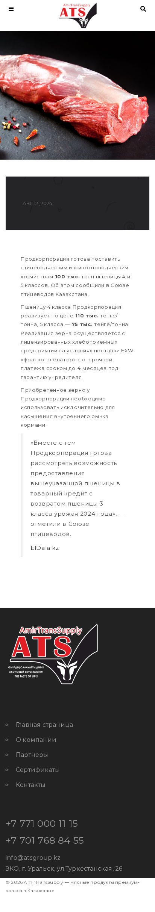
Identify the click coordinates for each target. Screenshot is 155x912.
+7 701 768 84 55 (45, 840)
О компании (36, 739)
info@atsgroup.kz (33, 857)
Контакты (31, 784)
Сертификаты (38, 769)
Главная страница (44, 724)
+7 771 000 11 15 (42, 823)
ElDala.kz (44, 547)
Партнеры (32, 754)
